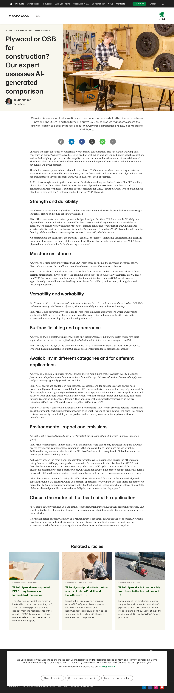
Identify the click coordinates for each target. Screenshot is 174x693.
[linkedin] (144, 687)
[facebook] (150, 687)
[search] (163, 3)
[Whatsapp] (102, 142)
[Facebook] (82, 142)
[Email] (113, 142)
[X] (92, 142)
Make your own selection (117, 678)
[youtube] (162, 687)
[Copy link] (61, 142)
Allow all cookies (52, 678)
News (37, 15)
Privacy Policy (107, 666)
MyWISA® (139, 3)
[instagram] (156, 687)
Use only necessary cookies (82, 678)
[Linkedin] (71, 142)
